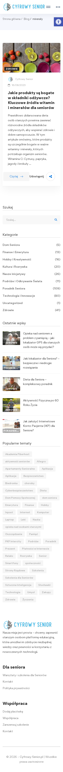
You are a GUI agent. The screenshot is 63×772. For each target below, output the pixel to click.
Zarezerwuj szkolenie (16, 724)
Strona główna (11, 19)
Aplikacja (47, 468)
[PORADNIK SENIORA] (11, 421)
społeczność (33, 563)
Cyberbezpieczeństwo (19, 490)
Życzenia (27, 599)
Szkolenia (38, 570)
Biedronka (11, 483)
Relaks (9, 555)
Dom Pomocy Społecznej (20, 497)
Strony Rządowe (15, 570)
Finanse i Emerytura (31, 252)
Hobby (45, 504)
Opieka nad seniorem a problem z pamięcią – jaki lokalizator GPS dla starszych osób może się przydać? (41, 340)
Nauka (36, 519)
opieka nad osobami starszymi (23, 526)
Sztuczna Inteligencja (18, 584)
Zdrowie (31, 310)
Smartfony (11, 563)
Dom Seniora (31, 245)
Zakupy (46, 592)
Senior (43, 555)
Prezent (10, 548)
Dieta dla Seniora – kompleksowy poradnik (37, 382)
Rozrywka (26, 555)
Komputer (43, 512)
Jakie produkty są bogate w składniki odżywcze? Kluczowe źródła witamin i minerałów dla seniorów (31, 100)
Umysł (31, 592)
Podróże (33, 541)
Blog (26, 19)
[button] (58, 21)
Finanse (29, 504)
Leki (23, 519)
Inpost (9, 512)
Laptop (9, 519)
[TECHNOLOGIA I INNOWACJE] (11, 358)
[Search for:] (31, 219)
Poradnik (51, 541)
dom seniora (49, 497)
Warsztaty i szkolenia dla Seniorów (25, 675)
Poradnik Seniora (31, 288)
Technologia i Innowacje (31, 295)
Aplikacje (10, 475)
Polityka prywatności (16, 688)
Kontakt (8, 681)
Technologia (12, 592)
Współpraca (10, 718)
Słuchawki (44, 584)
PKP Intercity (13, 541)
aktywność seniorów (17, 461)
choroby (29, 483)
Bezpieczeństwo (33, 475)
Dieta (43, 490)
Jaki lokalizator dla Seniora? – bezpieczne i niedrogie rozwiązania (41, 363)
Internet (25, 512)
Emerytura (11, 504)
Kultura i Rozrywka (31, 266)
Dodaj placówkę (13, 711)
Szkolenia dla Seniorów (19, 577)
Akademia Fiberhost (17, 454)
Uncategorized (31, 303)
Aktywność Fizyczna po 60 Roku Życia (41, 403)
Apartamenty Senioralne (20, 468)
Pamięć (33, 534)
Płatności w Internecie (35, 548)
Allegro (41, 461)
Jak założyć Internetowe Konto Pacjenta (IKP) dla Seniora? (39, 426)
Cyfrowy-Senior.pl (31, 757)
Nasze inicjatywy (31, 274)
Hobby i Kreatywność (31, 259)
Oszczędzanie (13, 534)
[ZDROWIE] (11, 333)
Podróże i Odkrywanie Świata (31, 281)
